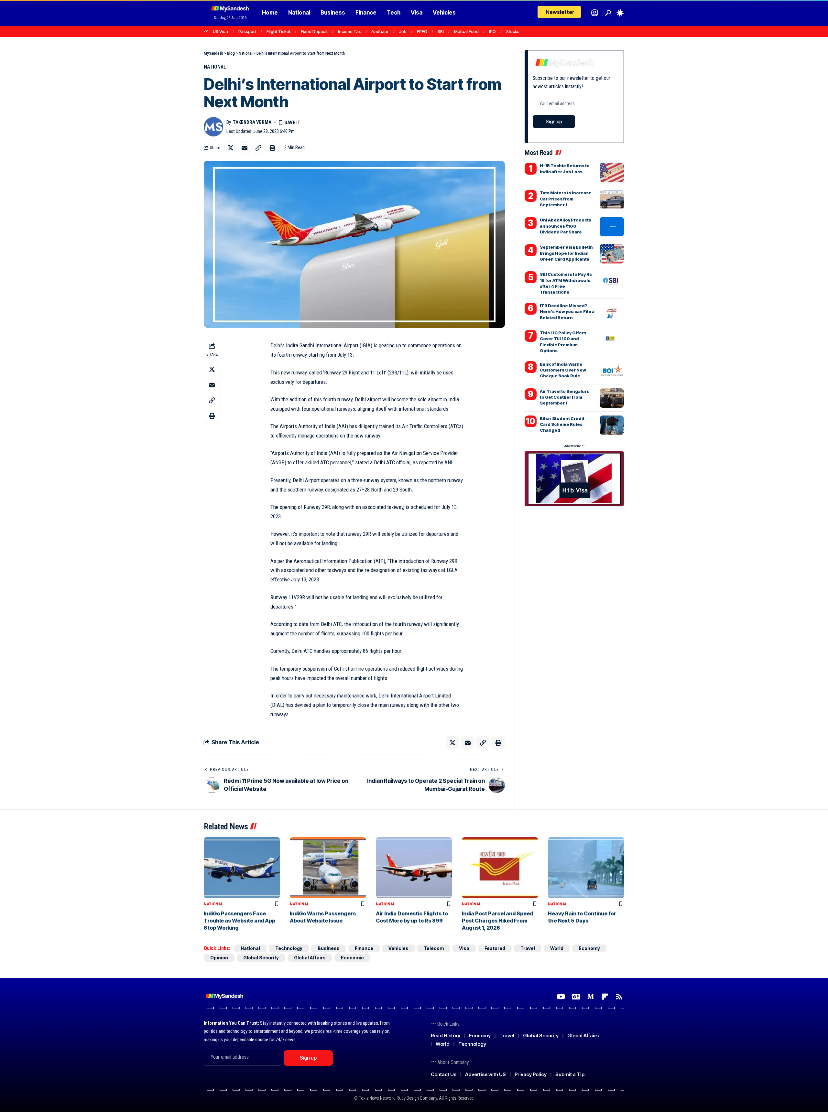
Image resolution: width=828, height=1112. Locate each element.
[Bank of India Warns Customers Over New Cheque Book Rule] (612, 371)
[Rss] (619, 997)
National (215, 67)
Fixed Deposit (314, 31)
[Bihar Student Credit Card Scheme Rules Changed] (612, 425)
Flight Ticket (278, 31)
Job (403, 31)
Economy (589, 948)
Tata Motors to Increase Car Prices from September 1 (566, 198)
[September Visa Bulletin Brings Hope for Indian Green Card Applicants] (612, 254)
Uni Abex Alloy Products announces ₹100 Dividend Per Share (565, 225)
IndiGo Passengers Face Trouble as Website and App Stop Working (239, 920)
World (556, 948)
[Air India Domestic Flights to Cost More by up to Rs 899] (414, 867)
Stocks (512, 31)
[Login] (595, 13)
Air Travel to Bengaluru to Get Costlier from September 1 (565, 397)
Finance (364, 948)
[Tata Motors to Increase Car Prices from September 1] (612, 199)
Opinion (219, 957)
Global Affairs (310, 957)
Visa (464, 948)
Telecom (434, 948)
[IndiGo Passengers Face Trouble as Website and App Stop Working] (242, 867)
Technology (288, 948)
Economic (352, 957)
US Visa (220, 31)
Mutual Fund (466, 31)
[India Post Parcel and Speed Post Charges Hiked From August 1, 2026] (500, 867)
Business (329, 948)
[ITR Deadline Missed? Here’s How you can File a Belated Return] (612, 312)
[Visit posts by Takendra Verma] (213, 126)
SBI (441, 31)
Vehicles (398, 948)
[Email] (244, 147)
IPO (492, 31)
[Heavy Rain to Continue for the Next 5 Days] (586, 867)
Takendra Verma (252, 122)
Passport (247, 31)
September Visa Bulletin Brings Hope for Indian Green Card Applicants (566, 252)
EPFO (422, 31)
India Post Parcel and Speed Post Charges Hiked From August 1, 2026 (497, 920)
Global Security (261, 957)
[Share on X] (230, 147)
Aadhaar (380, 31)
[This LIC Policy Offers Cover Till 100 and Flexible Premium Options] (612, 339)
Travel (527, 948)
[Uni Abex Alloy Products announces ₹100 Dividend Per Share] (612, 226)
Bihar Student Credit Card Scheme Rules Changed (562, 424)
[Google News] (576, 997)
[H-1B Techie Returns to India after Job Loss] (612, 172)
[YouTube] (561, 997)
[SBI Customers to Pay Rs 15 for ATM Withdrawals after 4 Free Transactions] (612, 281)
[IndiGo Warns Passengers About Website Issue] (328, 867)
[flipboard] (605, 997)
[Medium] (590, 997)
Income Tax (349, 31)
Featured (495, 948)
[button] (608, 13)
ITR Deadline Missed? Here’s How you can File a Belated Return (567, 311)
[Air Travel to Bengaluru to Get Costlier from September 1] (612, 398)
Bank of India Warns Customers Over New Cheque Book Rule (563, 370)
